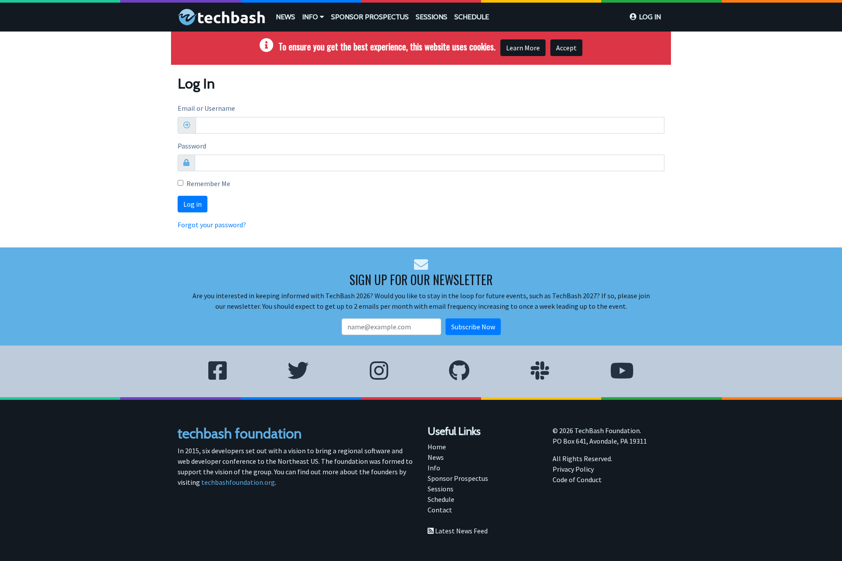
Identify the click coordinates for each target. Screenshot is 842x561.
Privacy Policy (573, 469)
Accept (566, 47)
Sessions (431, 17)
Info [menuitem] (434, 467)
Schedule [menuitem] (441, 499)
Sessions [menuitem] (440, 488)
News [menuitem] (436, 457)
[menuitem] (285, 17)
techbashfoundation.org (238, 482)
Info (311, 17)
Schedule (471, 17)
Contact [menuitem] (440, 509)
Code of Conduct (577, 479)
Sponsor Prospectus (370, 17)
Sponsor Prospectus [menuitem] (458, 478)
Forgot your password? (212, 224)
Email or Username (206, 108)
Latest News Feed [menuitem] (461, 530)
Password (192, 145)
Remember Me (208, 183)
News (285, 17)
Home (437, 446)
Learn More (523, 47)
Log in (650, 17)
